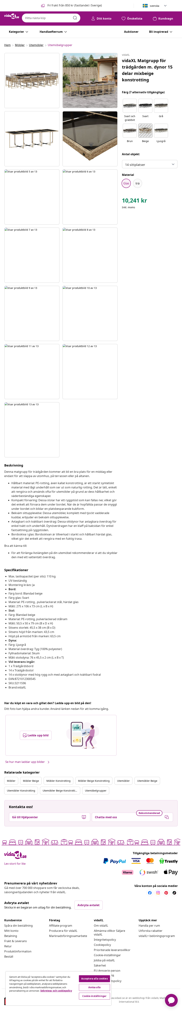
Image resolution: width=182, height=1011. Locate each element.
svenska (154, 5)
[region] (58, 988)
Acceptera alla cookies (94, 978)
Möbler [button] (11, 780)
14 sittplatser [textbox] (135, 165)
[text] (134, 201)
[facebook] (150, 893)
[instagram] (158, 893)
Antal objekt (131, 154)
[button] (71, 5)
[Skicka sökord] (75, 18)
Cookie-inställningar (107, 955)
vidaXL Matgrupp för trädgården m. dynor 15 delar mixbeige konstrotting (147, 70)
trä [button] (138, 183)
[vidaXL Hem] (11, 16)
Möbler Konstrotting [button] (58, 780)
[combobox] (51, 18)
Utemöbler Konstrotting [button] (21, 790)
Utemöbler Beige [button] (147, 780)
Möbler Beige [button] (31, 780)
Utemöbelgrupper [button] (95, 790)
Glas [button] (126, 183)
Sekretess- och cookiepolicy (56, 990)
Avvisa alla (94, 987)
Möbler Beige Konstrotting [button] (94, 780)
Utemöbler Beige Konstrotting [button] (60, 790)
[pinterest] (166, 893)
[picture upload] (82, 735)
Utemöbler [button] (123, 780)
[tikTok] (174, 893)
